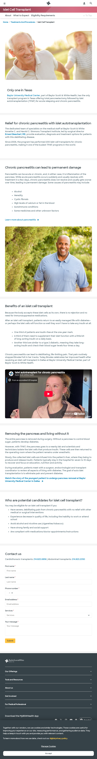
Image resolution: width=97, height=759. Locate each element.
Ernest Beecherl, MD (15, 134)
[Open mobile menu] (4, 3)
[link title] (48, 3)
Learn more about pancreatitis (20, 219)
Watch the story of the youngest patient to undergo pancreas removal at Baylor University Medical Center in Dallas (45, 479)
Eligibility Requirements (43, 15)
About (8, 15)
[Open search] (91, 3)
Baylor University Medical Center (23, 95)
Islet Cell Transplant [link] (46, 22)
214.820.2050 (78, 559)
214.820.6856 (40, 559)
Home (5, 22)
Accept (48, 753)
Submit (10, 641)
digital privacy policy (58, 738)
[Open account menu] (84, 3)
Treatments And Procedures (23, 22)
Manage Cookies (48, 746)
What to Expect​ (21, 15)
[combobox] (7, 593)
